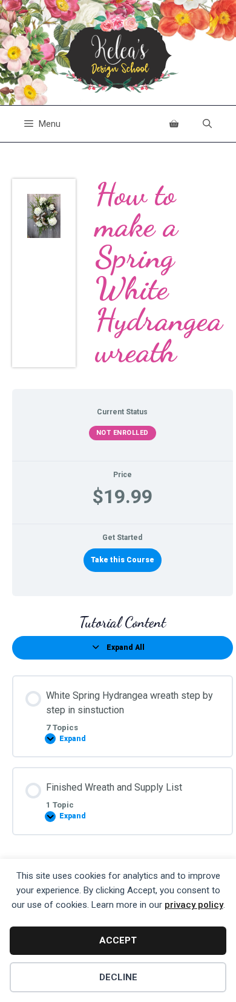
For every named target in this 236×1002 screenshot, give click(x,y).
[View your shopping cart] (174, 124)
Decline (118, 977)
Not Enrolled (122, 433)
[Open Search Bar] (207, 124)
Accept (118, 940)
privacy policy (194, 904)
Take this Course (122, 560)
